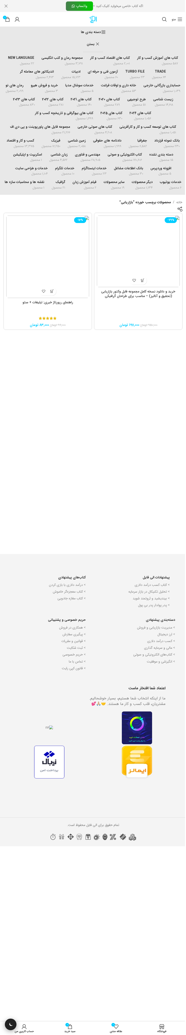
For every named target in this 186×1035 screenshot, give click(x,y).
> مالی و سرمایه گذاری (159, 647)
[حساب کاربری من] (17, 19)
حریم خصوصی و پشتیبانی (67, 619)
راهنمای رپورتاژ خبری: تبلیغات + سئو (48, 302)
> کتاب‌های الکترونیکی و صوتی (154, 654)
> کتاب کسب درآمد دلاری (152, 585)
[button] (142, 280)
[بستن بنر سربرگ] (6, 6)
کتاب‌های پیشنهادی (72, 577)
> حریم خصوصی (74, 654)
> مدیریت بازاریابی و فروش (156, 627)
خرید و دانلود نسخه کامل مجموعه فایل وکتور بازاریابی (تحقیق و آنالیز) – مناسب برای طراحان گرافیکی (138, 294)
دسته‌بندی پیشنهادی (160, 619)
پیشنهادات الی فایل (156, 577)
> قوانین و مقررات (73, 641)
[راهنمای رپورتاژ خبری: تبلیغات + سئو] (47, 257)
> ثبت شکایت (76, 647)
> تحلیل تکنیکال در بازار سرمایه (149, 591)
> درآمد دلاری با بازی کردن (67, 585)
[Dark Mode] (10, 1024)
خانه (179, 202)
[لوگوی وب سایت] (93, 19)
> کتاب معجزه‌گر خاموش (69, 591)
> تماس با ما (77, 661)
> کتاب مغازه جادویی (71, 598)
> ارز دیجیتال (166, 634)
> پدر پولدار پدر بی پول (154, 605)
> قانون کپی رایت (74, 668)
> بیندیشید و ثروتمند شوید (151, 598)
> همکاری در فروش (72, 627)
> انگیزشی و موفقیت (161, 661)
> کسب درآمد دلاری (161, 641)
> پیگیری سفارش (74, 634)
